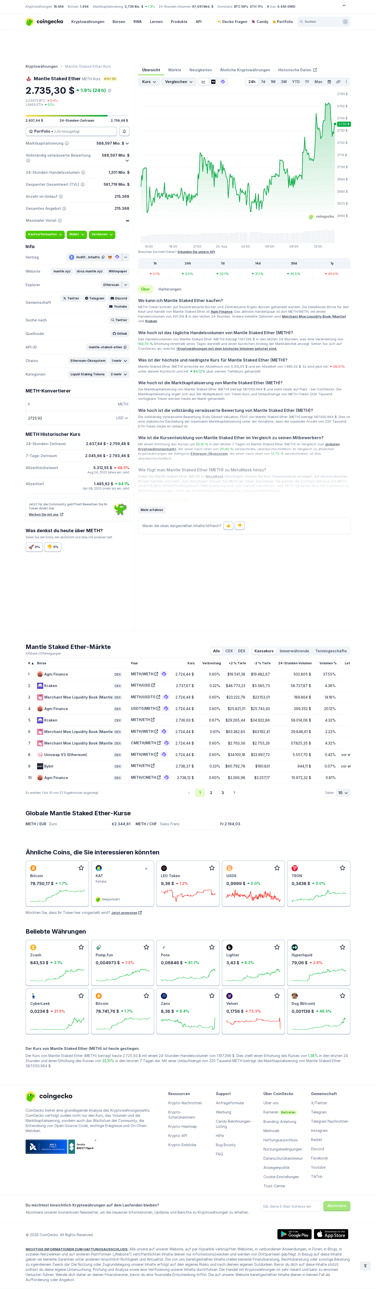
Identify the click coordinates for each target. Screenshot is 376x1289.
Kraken (151, 321)
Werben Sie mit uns (44, 514)
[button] (62, 271)
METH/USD (140, 685)
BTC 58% (241, 6)
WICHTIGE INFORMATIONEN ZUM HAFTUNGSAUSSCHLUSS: (77, 1249)
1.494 (84, 6)
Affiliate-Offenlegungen (43, 653)
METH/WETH (142, 674)
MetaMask (215, 476)
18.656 (58, 6)
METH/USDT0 (143, 697)
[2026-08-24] (329, 81)
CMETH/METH (143, 743)
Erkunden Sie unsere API (196, 252)
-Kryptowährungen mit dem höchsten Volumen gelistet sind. (226, 348)
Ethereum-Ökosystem (209, 453)
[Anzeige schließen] (146, 868)
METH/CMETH (143, 777)
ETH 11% (256, 6)
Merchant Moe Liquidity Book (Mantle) (314, 316)
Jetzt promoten (124, 913)
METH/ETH (140, 719)
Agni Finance (222, 311)
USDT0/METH (143, 708)
